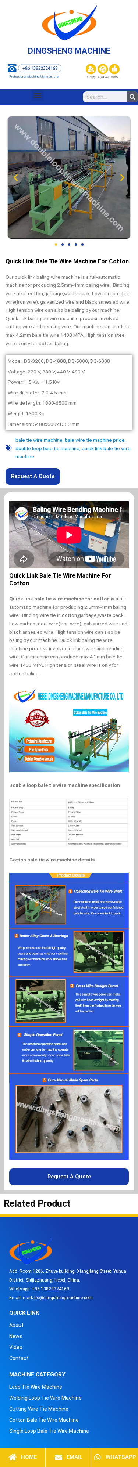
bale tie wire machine (39, 440)
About (16, 1325)
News (15, 1336)
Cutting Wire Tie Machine (38, 1409)
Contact (19, 1358)
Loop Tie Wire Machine (35, 1387)
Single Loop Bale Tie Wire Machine (49, 1431)
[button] (38, 95)
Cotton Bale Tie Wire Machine (44, 1420)
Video (15, 1347)
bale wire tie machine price (95, 440)
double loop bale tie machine (47, 448)
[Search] (132, 96)
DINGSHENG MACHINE (69, 50)
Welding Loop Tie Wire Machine (45, 1398)
